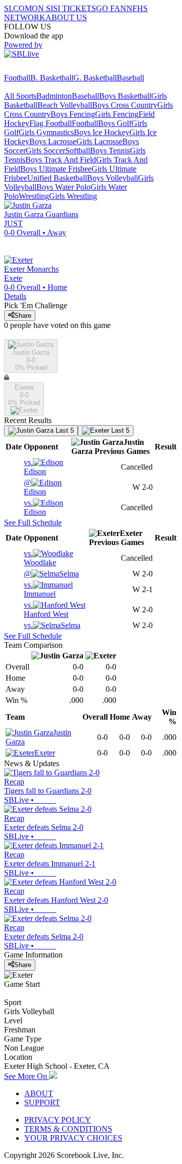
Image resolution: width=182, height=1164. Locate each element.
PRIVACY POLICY (57, 1119)
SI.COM (18, 8)
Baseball (130, 77)
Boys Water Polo (63, 187)
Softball (77, 150)
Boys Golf (114, 123)
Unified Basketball (57, 178)
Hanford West (46, 609)
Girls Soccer (45, 150)
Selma (51, 573)
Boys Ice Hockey (101, 132)
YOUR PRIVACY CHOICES (73, 1138)
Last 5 (64, 430)
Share (22, 315)
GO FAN (111, 8)
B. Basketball (51, 77)
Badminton (54, 96)
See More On (26, 1076)
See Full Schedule (33, 522)
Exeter (44, 753)
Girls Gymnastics (46, 132)
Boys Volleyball (112, 178)
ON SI (42, 8)
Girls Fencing (117, 114)
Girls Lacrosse (99, 141)
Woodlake (40, 558)
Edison (35, 467)
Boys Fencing (73, 114)
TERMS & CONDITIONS (68, 1129)
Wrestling (34, 196)
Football (17, 77)
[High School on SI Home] (43, 68)
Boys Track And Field (60, 159)
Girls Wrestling (73, 196)
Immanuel (40, 589)
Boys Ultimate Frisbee (56, 168)
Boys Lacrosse (52, 141)
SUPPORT (42, 1102)
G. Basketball (95, 77)
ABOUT (38, 1093)
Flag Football (50, 123)
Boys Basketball (125, 96)
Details (15, 296)
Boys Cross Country (124, 105)
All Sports (20, 96)
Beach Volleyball (64, 105)
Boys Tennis (110, 150)
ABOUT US (66, 17)
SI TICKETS (74, 8)
